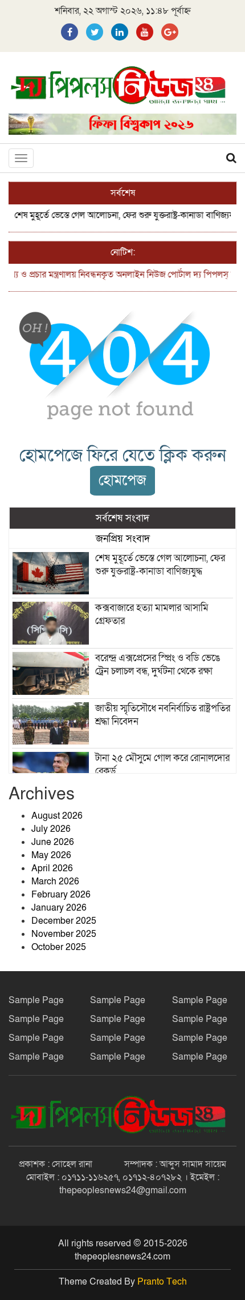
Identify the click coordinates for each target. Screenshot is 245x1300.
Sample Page (36, 1000)
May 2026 (51, 855)
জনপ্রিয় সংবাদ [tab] (123, 538)
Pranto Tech (162, 1281)
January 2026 (59, 907)
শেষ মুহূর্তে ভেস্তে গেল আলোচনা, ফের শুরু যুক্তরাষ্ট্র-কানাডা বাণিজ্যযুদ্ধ (121, 215)
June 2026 (52, 842)
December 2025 (63, 921)
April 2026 (52, 868)
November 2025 (63, 934)
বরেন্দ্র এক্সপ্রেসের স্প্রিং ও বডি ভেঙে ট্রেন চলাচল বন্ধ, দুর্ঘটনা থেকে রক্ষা (157, 664)
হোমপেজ (122, 480)
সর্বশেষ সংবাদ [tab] (122, 518)
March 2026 (55, 881)
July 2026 (51, 829)
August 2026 (57, 816)
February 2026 (61, 894)
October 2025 (58, 947)
